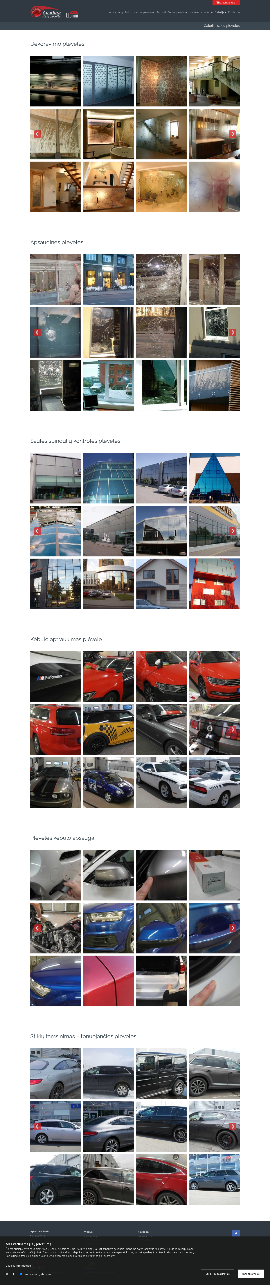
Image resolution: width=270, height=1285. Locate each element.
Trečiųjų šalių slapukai (37, 1274)
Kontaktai (234, 12)
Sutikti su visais (251, 1273)
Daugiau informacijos (18, 1265)
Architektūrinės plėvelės (171, 12)
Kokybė (208, 12)
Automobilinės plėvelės (139, 12)
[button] (226, 2)
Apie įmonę (116, 12)
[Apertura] (236, 1233)
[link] (139, 11)
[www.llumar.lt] (72, 14)
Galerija (219, 12)
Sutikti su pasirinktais (218, 1273)
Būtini (13, 1274)
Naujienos (196, 12)
